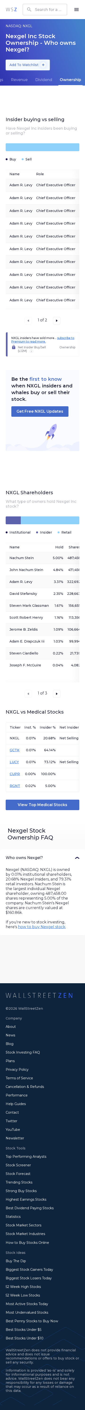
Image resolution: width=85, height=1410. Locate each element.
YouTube (13, 1129)
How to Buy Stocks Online (27, 1242)
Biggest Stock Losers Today (29, 1278)
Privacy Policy (17, 1069)
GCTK (14, 750)
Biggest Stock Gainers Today (29, 1269)
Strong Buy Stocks (21, 1191)
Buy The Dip (16, 1261)
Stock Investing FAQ (23, 1052)
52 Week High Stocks (23, 1287)
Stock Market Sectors (23, 1225)
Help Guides (16, 1104)
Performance (17, 1095)
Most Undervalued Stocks (27, 1312)
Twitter (11, 1121)
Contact (12, 1112)
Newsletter (15, 1138)
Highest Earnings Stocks (26, 1199)
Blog (9, 1044)
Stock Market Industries (25, 1234)
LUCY (14, 762)
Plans (10, 1061)
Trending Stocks (19, 1182)
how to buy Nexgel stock (41, 927)
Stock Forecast (18, 1174)
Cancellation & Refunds (25, 1087)
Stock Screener (18, 1165)
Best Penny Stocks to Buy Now (32, 1321)
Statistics (13, 1216)
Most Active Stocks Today (27, 1304)
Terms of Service (19, 1078)
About (11, 1026)
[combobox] (45, 9)
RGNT (15, 786)
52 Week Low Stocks (23, 1295)
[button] (42, 857)
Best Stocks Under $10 (24, 1338)
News (10, 1035)
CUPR (15, 774)
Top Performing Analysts (26, 1156)
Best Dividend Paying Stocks (30, 1208)
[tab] (19, 80)
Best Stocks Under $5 (23, 1330)
